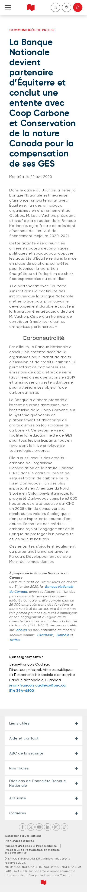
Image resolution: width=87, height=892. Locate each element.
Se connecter (77, 7)
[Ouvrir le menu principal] (8, 7)
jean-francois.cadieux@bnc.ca (37, 685)
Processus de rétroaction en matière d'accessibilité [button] (32, 851)
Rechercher (55, 7)
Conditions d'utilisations (23, 835)
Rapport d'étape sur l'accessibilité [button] (31, 846)
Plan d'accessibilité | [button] (22, 840)
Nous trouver (66, 7)
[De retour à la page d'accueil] (31, 7)
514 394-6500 (21, 690)
